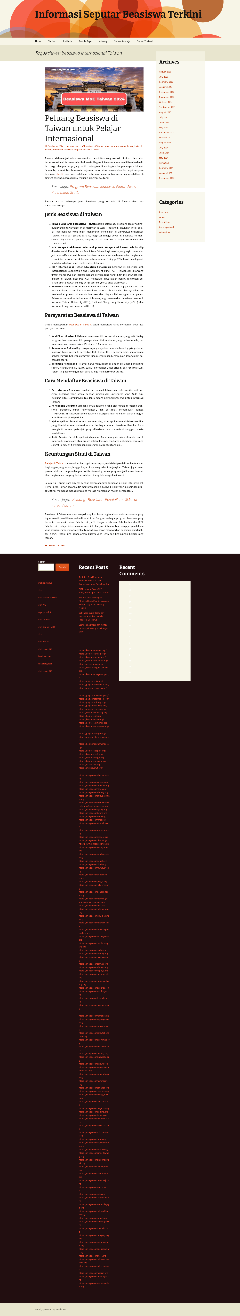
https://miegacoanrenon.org (93, 788)
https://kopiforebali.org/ (91, 754)
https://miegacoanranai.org (92, 819)
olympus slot (44, 612)
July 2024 (163, 147)
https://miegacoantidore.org (93, 812)
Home (38, 41)
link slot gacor (45, 663)
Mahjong (103, 41)
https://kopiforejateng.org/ (92, 653)
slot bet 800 (44, 641)
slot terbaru (44, 619)
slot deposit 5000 (46, 626)
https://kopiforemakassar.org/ (94, 726)
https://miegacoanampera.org (93, 836)
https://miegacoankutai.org (92, 1194)
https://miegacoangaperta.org (94, 987)
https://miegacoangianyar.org (93, 963)
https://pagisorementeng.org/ (94, 695)
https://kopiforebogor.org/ (92, 757)
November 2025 (167, 97)
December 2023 (167, 178)
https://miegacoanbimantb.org (94, 1087)
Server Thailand (145, 41)
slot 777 (42, 604)
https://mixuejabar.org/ (90, 764)
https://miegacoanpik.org (93, 902)
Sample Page (85, 41)
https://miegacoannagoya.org (93, 970)
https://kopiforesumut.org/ (92, 657)
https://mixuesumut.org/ (91, 767)
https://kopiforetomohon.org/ (93, 722)
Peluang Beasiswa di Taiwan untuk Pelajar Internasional (83, 128)
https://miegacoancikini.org (92, 864)
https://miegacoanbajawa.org (93, 1063)
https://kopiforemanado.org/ (93, 760)
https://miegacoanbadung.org (93, 1111)
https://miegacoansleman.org (93, 967)
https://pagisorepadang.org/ (93, 705)
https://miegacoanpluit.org (92, 905)
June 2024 (164, 152)
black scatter (44, 656)
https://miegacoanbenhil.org (93, 860)
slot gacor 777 (45, 648)
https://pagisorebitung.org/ (92, 702)
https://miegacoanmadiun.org (93, 1272)
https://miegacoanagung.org (93, 809)
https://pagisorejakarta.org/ (93, 687)
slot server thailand (47, 597)
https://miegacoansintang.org (93, 792)
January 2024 (165, 172)
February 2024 (166, 167)
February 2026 (166, 81)
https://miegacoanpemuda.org (94, 785)
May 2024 (163, 157)
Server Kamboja (122, 41)
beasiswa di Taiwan (93, 146)
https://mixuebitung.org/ (91, 663)
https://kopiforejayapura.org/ (93, 660)
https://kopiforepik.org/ (91, 715)
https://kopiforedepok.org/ (92, 750)
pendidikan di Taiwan (63, 149)
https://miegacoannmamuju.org (94, 1091)
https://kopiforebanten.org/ (92, 650)
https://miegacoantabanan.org (94, 1115)
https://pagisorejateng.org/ (92, 709)
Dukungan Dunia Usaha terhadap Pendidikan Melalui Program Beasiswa (91, 616)
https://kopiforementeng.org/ (93, 712)
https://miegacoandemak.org (93, 1218)
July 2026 (163, 76)
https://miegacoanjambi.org (92, 950)
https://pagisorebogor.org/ (92, 733)
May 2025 (163, 127)
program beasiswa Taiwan (86, 149)
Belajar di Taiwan (54, 463)
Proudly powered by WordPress (50, 1309)
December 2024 (167, 132)
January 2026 (165, 86)
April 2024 (164, 162)
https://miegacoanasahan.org (93, 1149)
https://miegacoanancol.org (92, 1255)
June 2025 (164, 122)
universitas (164, 232)
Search (41, 561)
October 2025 (166, 102)
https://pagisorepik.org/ (91, 681)
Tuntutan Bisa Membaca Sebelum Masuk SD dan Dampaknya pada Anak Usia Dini (94, 580)
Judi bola (67, 41)
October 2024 (166, 137)
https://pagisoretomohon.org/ (94, 698)
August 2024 (165, 142)
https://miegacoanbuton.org (93, 1139)
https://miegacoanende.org (95, 806)
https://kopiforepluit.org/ (91, 719)
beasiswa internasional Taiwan (118, 146)
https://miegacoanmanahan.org (94, 1015)
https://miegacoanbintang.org (93, 1053)
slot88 (59, 174)
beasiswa (73, 146)
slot (40, 590)
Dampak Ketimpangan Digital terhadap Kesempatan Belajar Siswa (93, 628)
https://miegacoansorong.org (93, 953)
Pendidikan (164, 222)
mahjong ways (45, 582)
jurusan (162, 217)
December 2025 (167, 91)
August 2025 (165, 112)
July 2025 (163, 117)
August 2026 (165, 71)
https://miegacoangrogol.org (93, 881)
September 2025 (167, 107)
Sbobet (52, 41)
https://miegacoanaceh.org (92, 816)
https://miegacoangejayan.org (94, 782)
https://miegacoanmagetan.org (94, 1108)
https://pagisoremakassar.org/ (94, 684)
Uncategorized (166, 227)
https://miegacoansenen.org (95, 843)
